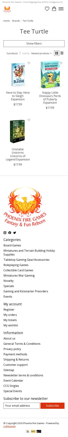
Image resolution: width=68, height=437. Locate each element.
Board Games (12, 245)
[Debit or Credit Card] (39, 431)
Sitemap (8, 370)
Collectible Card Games (18, 270)
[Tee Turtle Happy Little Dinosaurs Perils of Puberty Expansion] (50, 74)
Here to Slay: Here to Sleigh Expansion (18, 96)
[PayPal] (33, 431)
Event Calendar (13, 380)
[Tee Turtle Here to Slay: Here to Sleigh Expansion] (17, 74)
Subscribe (52, 406)
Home (6, 20)
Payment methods (15, 354)
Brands (16, 20)
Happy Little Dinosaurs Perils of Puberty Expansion (50, 98)
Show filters (34, 43)
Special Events (12, 391)
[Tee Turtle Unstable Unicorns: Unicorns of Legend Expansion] (17, 131)
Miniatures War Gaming (19, 275)
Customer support (15, 365)
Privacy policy (12, 349)
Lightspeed (9, 426)
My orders (10, 315)
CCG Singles (11, 386)
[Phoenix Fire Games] (7, 8)
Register (8, 309)
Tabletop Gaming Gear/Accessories (26, 260)
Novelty (8, 281)
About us (9, 338)
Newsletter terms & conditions (23, 375)
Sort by (26, 53)
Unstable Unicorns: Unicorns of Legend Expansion (18, 154)
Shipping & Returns (16, 359)
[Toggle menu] (61, 8)
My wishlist (10, 325)
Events (7, 296)
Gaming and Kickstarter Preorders (25, 291)
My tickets (10, 320)
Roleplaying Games (15, 265)
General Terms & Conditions (21, 344)
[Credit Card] (27, 431)
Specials (8, 286)
